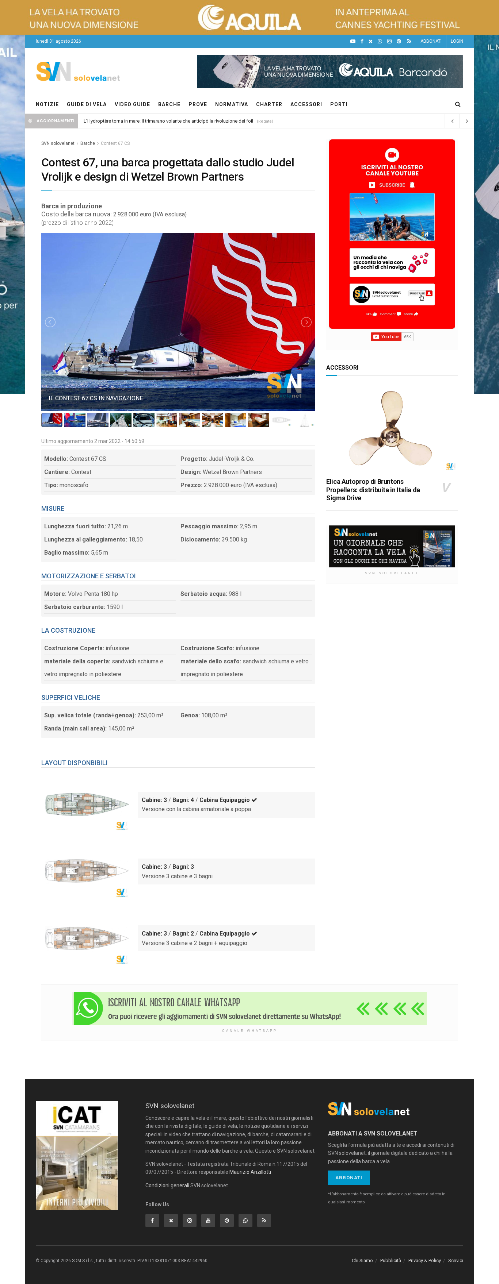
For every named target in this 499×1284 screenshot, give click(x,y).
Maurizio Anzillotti (250, 1172)
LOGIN (457, 41)
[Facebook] (362, 41)
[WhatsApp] (380, 41)
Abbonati (348, 1177)
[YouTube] (352, 41)
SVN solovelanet (58, 143)
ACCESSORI (306, 104)
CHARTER (269, 104)
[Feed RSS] (409, 41)
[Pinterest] (399, 41)
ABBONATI (431, 41)
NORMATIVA (231, 104)
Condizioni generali (167, 1185)
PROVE (197, 104)
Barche (87, 143)
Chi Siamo (362, 1260)
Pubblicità (390, 1260)
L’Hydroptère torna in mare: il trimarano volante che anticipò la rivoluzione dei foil (168, 121)
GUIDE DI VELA (87, 104)
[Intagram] (389, 41)
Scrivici (455, 1260)
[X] (371, 41)
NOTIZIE (47, 104)
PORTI (339, 104)
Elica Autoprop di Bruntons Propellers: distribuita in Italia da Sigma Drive (373, 490)
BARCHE (169, 104)
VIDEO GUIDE (132, 104)
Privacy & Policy (424, 1260)
